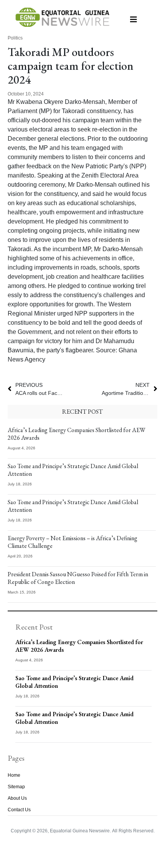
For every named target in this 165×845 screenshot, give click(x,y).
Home (14, 775)
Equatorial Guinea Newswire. (80, 830)
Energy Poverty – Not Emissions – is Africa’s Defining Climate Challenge (72, 542)
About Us (17, 798)
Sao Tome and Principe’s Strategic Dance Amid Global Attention (73, 470)
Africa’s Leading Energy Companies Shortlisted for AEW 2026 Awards (76, 434)
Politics (15, 38)
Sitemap (16, 786)
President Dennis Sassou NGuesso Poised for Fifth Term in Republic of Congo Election (78, 578)
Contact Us (19, 809)
